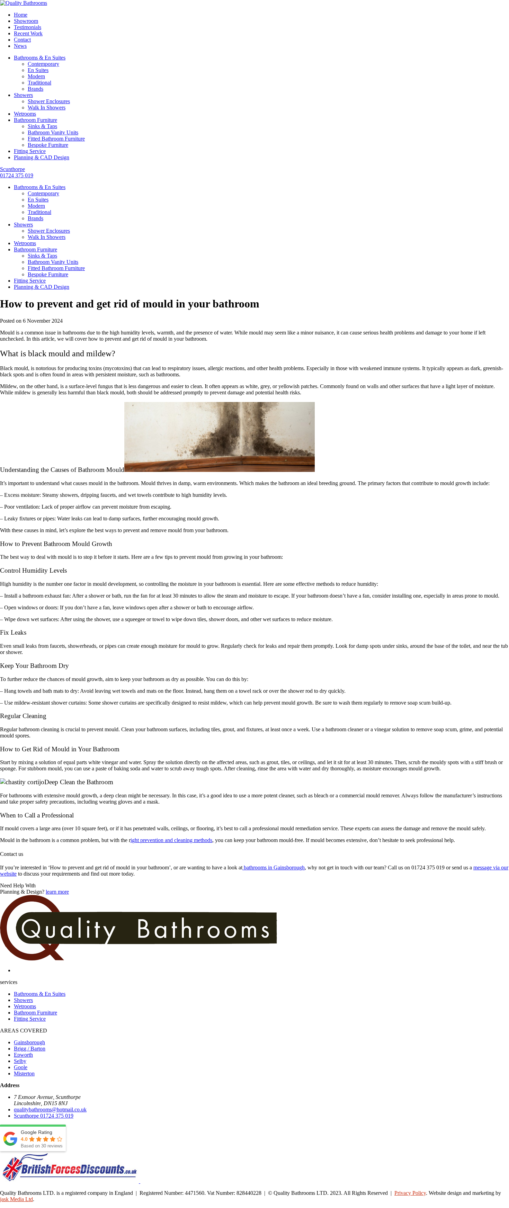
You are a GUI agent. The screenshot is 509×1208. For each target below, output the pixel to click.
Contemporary (43, 64)
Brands (35, 89)
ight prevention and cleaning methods (171, 840)
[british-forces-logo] (70, 1181)
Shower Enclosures (49, 101)
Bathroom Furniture (35, 120)
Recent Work (28, 33)
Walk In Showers (46, 107)
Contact (22, 40)
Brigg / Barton (29, 1049)
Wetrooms (25, 114)
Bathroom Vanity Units (53, 132)
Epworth (23, 1055)
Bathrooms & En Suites (39, 58)
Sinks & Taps (42, 126)
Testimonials (27, 27)
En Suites (38, 70)
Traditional (39, 83)
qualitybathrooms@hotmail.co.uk (50, 1109)
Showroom (26, 21)
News (20, 46)
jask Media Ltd (16, 1199)
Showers (23, 95)
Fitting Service (30, 151)
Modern (36, 76)
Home (20, 15)
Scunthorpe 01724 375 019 (16, 172)
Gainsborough (29, 1042)
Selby (20, 1061)
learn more (57, 892)
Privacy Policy (410, 1193)
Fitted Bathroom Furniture (56, 139)
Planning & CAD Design (41, 157)
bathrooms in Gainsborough (273, 867)
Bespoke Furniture (48, 145)
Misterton (24, 1073)
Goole (20, 1067)
